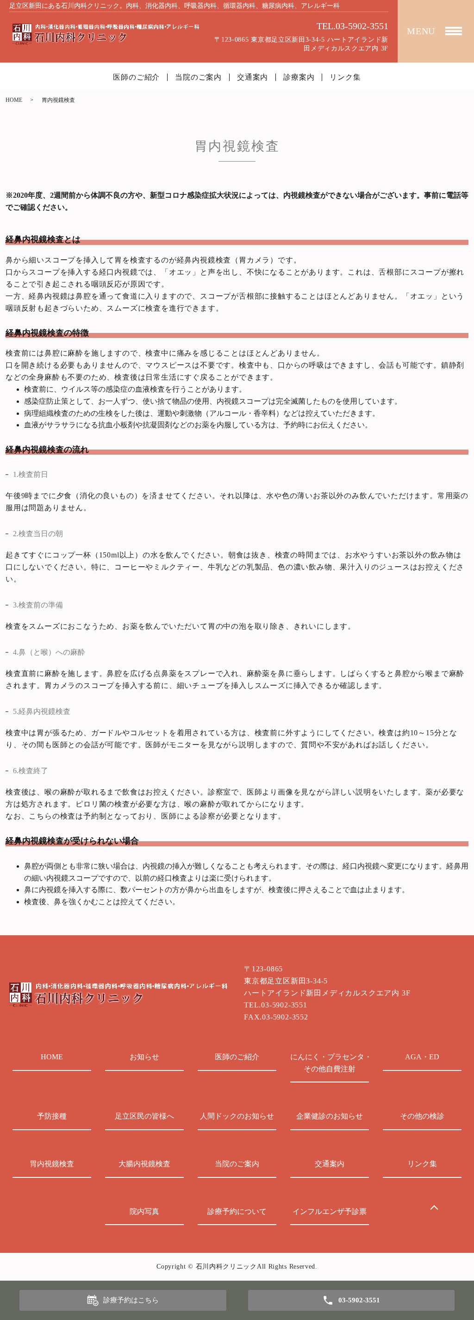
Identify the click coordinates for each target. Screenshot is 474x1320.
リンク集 (345, 77)
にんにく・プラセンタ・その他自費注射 (329, 1063)
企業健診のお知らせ (329, 1116)
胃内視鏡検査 (52, 1164)
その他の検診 (422, 1116)
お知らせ (144, 1057)
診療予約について (237, 1211)
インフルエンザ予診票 (330, 1211)
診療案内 (298, 77)
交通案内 (252, 77)
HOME (14, 100)
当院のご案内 (198, 77)
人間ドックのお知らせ (237, 1116)
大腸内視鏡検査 (144, 1164)
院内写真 (144, 1211)
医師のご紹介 (136, 77)
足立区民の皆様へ (144, 1116)
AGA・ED (422, 1057)
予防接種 (52, 1116)
